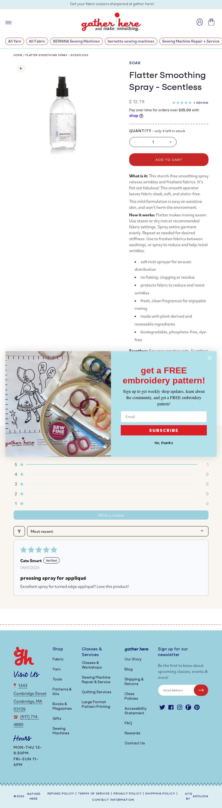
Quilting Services (96, 692)
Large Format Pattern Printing (96, 704)
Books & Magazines (62, 706)
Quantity (140, 131)
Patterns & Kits (62, 692)
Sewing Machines (61, 731)
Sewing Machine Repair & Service (96, 680)
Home (18, 55)
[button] (183, 102)
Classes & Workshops (92, 665)
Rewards (132, 733)
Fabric (58, 659)
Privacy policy (127, 793)
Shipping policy (160, 793)
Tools (57, 679)
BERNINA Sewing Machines (76, 41)
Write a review (111, 515)
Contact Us (135, 743)
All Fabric (37, 41)
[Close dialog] (209, 358)
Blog (129, 669)
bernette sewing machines (131, 41)
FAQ (128, 723)
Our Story (133, 659)
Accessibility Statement (136, 711)
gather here (33, 797)
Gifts (57, 719)
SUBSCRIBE (164, 430)
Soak (135, 63)
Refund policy (60, 793)
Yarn (57, 669)
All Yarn (14, 41)
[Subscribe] (201, 690)
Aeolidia (200, 796)
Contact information (113, 800)
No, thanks (164, 443)
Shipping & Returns (134, 681)
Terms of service (94, 793)
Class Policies (131, 696)
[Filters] (19, 531)
